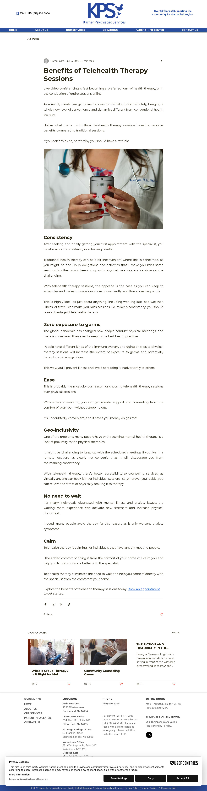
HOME (28, 704)
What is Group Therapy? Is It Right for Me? (50, 672)
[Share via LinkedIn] (61, 604)
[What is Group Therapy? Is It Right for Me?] (51, 652)
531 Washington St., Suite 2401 (80, 745)
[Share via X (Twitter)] (53, 604)
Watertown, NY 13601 (75, 749)
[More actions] (161, 61)
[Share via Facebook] (45, 604)
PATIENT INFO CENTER (37, 717)
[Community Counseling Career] (103, 652)
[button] (110, 30)
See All (176, 632)
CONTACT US (32, 722)
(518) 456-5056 (41, 13)
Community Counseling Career (102, 672)
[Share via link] (69, 604)
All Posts (33, 38)
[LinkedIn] (149, 735)
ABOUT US (30, 708)
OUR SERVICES (33, 713)
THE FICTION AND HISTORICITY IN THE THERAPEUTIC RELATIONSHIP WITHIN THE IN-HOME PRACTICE (155, 646)
